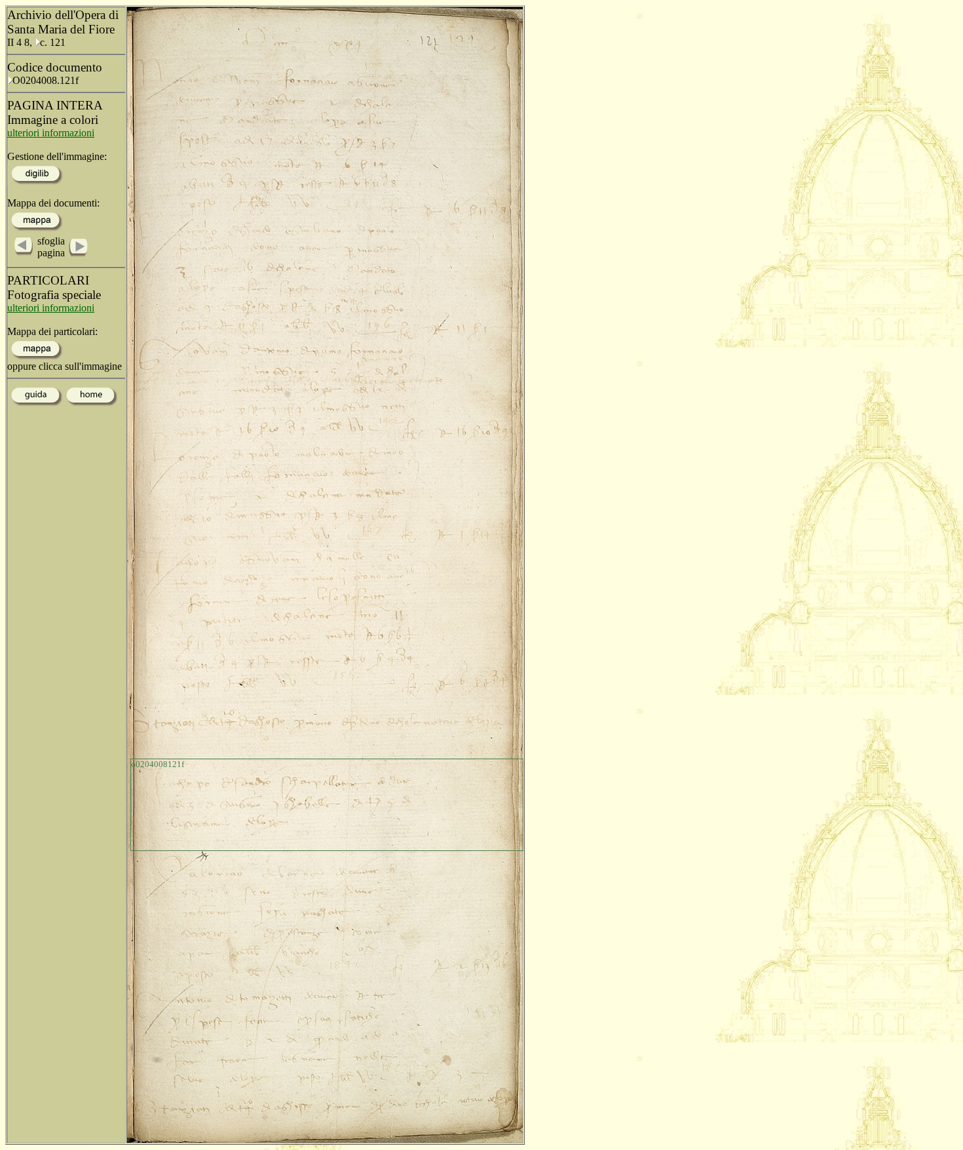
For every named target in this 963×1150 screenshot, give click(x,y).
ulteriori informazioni (50, 132)
